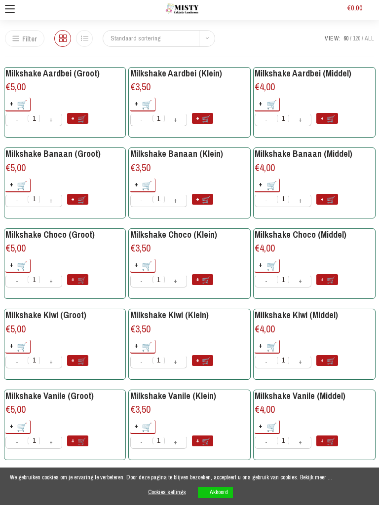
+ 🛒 (78, 118)
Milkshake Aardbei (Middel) (303, 73)
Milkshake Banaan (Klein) (176, 153)
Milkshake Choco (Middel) (300, 234)
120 (356, 38)
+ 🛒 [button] (18, 104)
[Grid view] (62, 38)
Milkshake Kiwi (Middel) (296, 315)
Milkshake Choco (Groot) (50, 234)
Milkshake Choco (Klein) (173, 234)
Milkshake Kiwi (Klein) (169, 315)
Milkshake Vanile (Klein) (173, 395)
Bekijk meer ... (316, 477)
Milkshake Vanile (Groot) (49, 395)
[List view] (84, 38)
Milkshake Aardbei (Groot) (52, 73)
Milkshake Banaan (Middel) (303, 153)
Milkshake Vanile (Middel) (300, 395)
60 (345, 38)
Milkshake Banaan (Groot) (53, 153)
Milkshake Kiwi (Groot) (45, 315)
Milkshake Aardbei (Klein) (176, 73)
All (369, 38)
